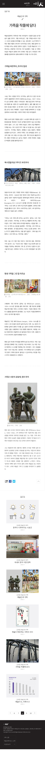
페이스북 (10, 481)
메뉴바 (3, 4)
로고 (38, 4)
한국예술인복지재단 (6, 724)
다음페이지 (34, 713)
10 (31, 713)
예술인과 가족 (22, 597)
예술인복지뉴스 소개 (9, 741)
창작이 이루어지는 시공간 (22, 527)
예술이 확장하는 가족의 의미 (22, 632)
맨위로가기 (38, 481)
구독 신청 (6, 737)
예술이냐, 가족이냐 (22, 701)
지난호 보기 (7, 744)
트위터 (14, 481)
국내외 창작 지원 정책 (22, 562)
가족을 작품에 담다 (22, 666)
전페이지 (10, 713)
